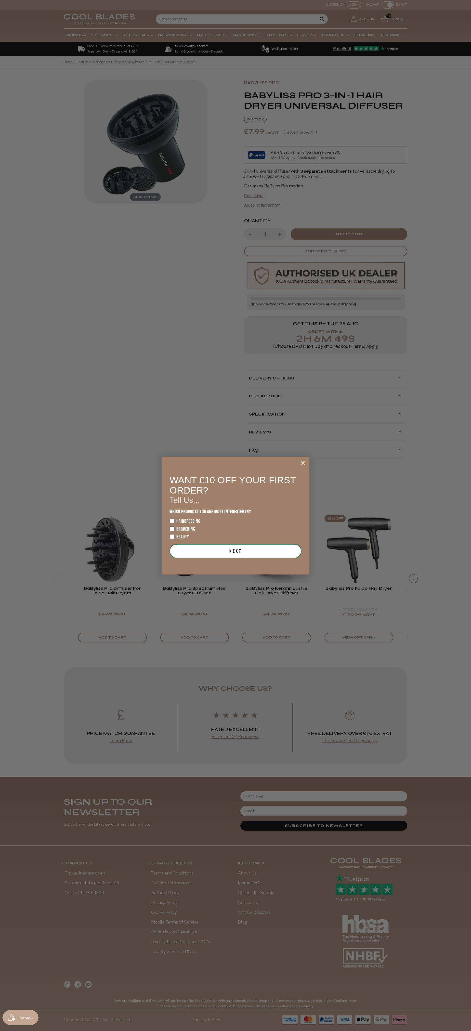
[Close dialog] (303, 463)
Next (235, 551)
